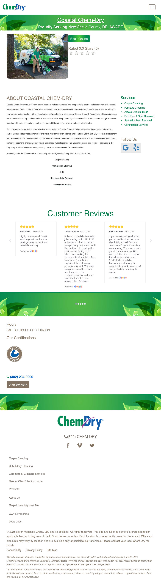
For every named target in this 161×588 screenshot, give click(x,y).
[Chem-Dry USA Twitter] (92, 445)
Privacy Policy (34, 550)
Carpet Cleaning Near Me (24, 505)
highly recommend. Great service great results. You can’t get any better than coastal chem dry (34, 241)
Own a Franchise (19, 514)
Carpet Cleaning (18, 458)
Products (14, 489)
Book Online (79, 38)
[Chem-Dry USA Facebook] (67, 445)
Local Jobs (15, 521)
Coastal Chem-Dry (80, 20)
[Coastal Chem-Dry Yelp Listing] (136, 148)
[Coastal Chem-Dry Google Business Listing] (126, 148)
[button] (10, 240)
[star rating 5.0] (36, 226)
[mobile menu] (152, 7)
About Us (14, 497)
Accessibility (14, 550)
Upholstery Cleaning (21, 466)
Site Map (52, 550)
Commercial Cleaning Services (27, 473)
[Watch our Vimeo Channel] (79, 445)
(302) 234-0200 (21, 376)
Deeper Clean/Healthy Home (25, 481)
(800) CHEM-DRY (82, 436)
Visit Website (18, 384)
